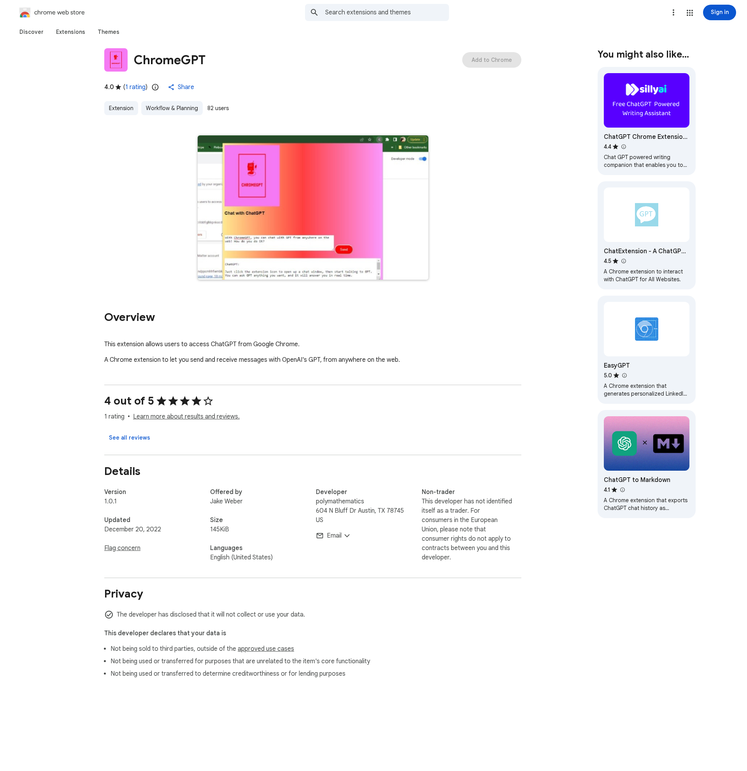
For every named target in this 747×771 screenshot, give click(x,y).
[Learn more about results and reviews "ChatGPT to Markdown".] (622, 489)
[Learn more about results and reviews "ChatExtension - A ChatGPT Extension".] (623, 261)
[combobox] (387, 12)
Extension (121, 108)
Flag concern (122, 548)
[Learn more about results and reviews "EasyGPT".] (624, 375)
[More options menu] (673, 12)
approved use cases (266, 649)
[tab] (31, 32)
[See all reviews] (129, 437)
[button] (690, 13)
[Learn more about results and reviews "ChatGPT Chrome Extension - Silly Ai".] (623, 146)
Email (334, 536)
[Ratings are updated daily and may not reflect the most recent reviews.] (155, 87)
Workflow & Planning (172, 108)
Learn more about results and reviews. (186, 417)
